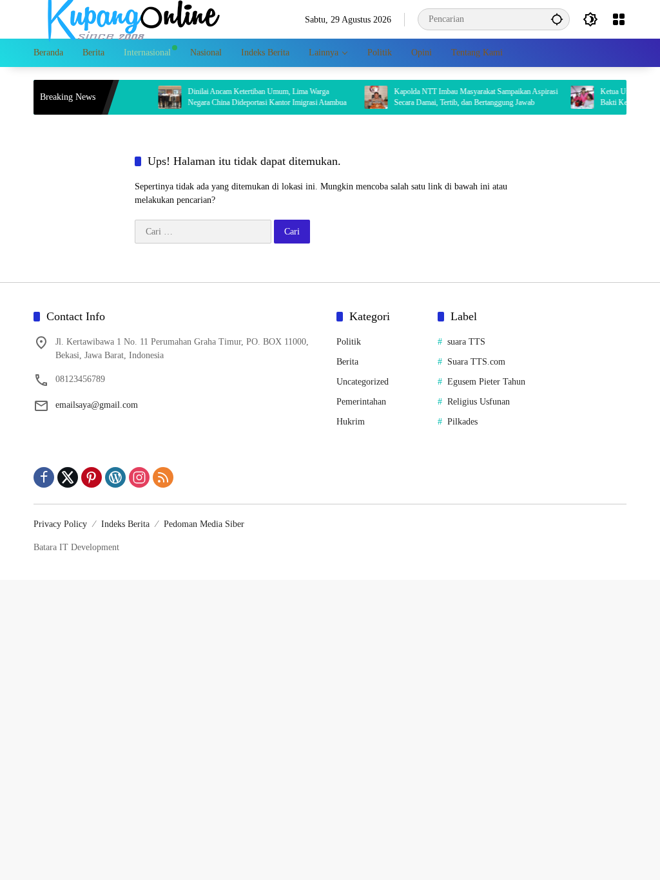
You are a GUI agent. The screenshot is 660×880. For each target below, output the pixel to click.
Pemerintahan (361, 402)
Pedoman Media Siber (204, 524)
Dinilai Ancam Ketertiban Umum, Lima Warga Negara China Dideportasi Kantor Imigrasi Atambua (256, 97)
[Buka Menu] (618, 19)
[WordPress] (115, 477)
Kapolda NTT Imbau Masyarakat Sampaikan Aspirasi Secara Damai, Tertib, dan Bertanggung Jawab (465, 97)
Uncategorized (362, 382)
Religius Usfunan (478, 402)
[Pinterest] (91, 477)
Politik (348, 342)
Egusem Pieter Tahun (486, 382)
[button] (557, 19)
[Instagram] (139, 477)
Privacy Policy (60, 524)
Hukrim (350, 421)
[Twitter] (67, 477)
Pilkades (462, 421)
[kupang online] (130, 18)
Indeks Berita (125, 524)
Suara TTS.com (476, 362)
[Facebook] (44, 477)
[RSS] (163, 477)
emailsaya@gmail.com (96, 405)
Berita (347, 362)
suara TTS (466, 342)
